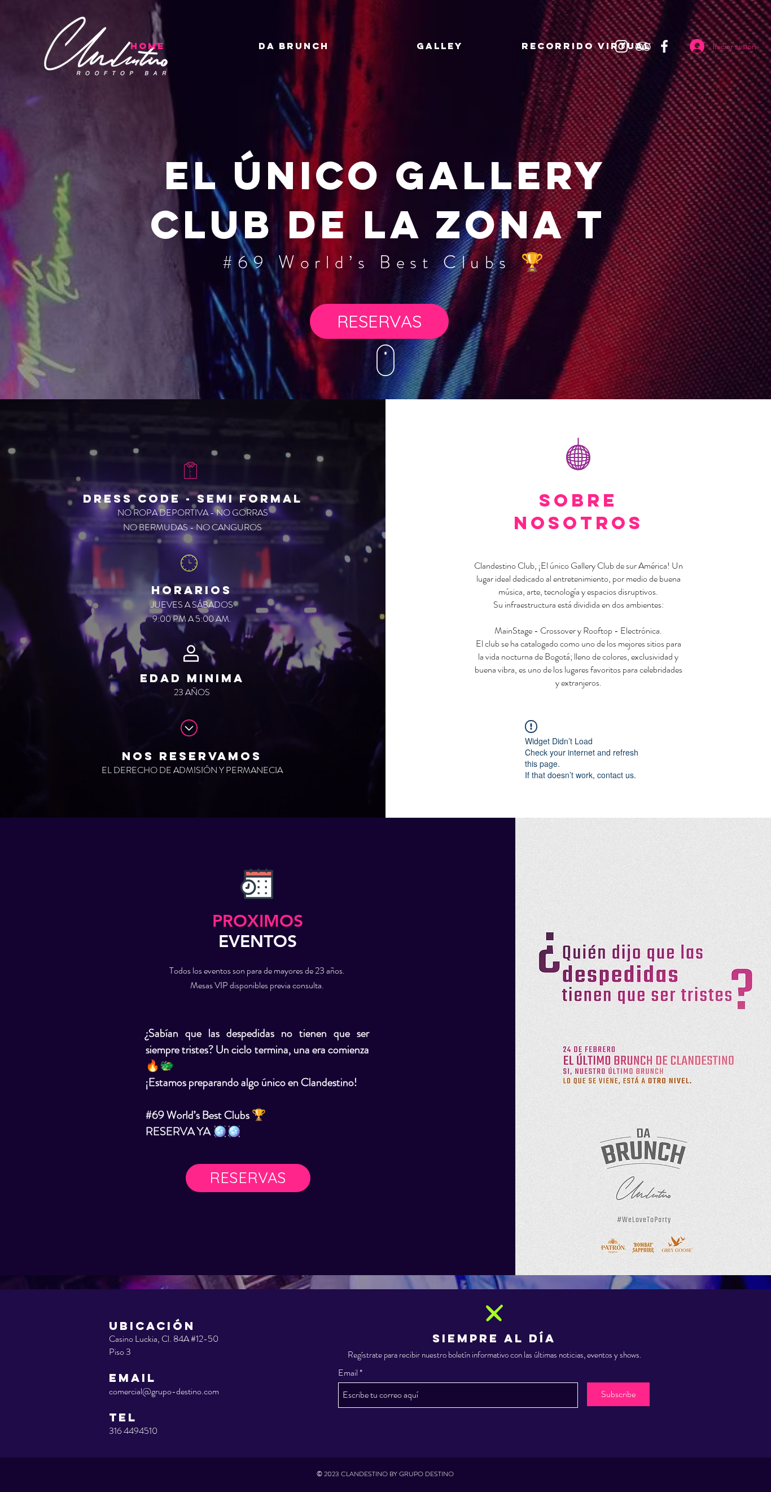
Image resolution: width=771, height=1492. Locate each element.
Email (348, 1372)
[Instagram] (621, 46)
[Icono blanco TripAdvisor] (642, 46)
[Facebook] (664, 46)
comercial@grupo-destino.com (164, 1391)
